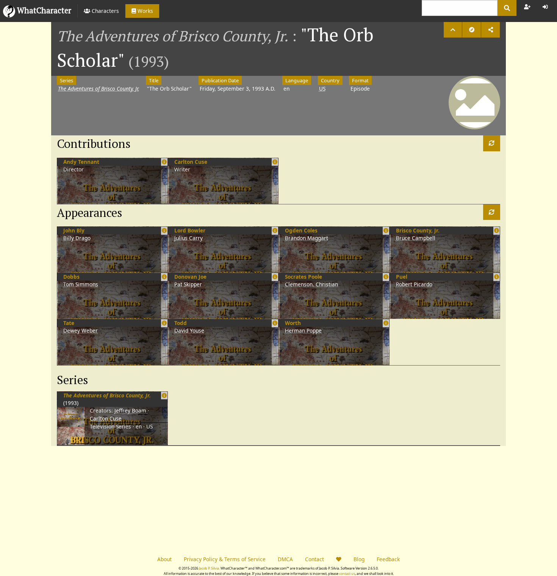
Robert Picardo (414, 284)
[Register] (527, 7)
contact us (347, 573)
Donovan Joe (190, 276)
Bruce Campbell (415, 238)
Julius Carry (188, 238)
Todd (180, 322)
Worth (293, 322)
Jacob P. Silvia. (209, 568)
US (322, 88)
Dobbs (71, 276)
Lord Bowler (189, 230)
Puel (401, 276)
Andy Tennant (81, 161)
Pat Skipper (188, 284)
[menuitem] (101, 11)
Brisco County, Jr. (418, 230)
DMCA (285, 559)
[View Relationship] (164, 395)
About (164, 559)
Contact (314, 559)
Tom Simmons (80, 284)
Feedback (388, 559)
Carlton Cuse (190, 161)
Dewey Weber (80, 330)
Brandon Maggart (306, 238)
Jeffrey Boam (131, 410)
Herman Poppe (303, 330)
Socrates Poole (303, 276)
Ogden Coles (301, 230)
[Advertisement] (164, 499)
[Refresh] (491, 143)
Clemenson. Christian (311, 284)
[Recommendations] (471, 30)
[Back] (453, 30)
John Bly (73, 230)
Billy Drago (77, 238)
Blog (359, 559)
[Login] (545, 7)
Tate (68, 322)
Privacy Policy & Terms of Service (225, 559)
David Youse (189, 330)
